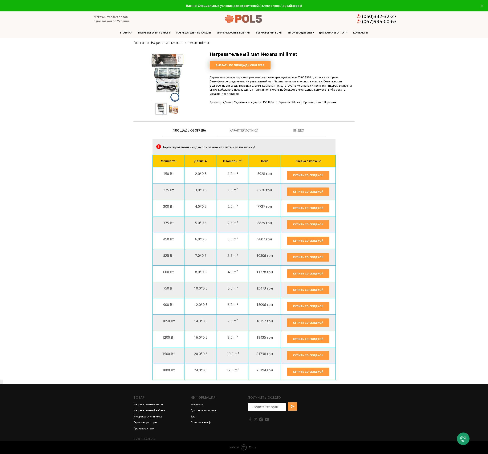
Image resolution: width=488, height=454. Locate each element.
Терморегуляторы (269, 32)
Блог (194, 416)
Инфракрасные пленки (233, 32)
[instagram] (261, 419)
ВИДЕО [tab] (298, 130)
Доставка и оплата (333, 32)
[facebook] (250, 419)
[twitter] (255, 419)
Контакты (360, 32)
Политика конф (201, 422)
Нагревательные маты (154, 32)
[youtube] (266, 419)
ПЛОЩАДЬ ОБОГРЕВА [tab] (189, 130)
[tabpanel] (244, 145)
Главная (126, 32)
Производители (300, 32)
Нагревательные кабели (193, 32)
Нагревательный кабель (149, 410)
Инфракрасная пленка (147, 416)
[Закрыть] (482, 6)
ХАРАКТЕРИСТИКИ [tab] (244, 130)
